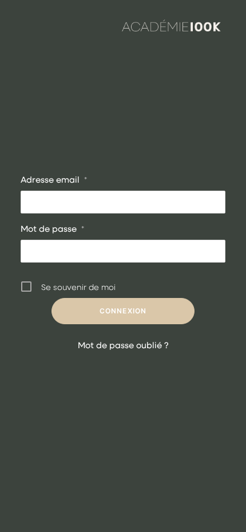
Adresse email (54, 179)
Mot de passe (52, 228)
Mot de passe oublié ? (123, 344)
